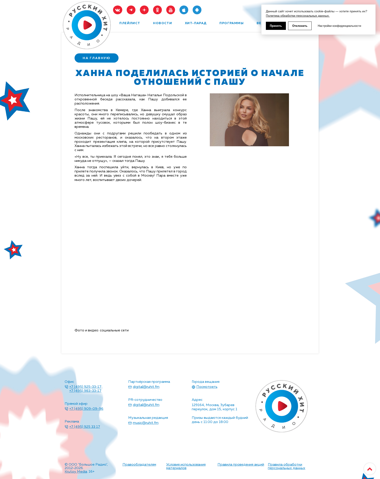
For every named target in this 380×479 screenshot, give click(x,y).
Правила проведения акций (240, 464)
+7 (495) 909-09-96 (86, 409)
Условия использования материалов (186, 466)
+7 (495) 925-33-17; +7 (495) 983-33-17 (85, 389)
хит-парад (196, 23)
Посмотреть (206, 387)
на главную (96, 58)
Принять (276, 25)
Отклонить (299, 25)
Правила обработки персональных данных (286, 466)
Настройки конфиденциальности (339, 25)
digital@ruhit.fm (146, 387)
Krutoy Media (76, 472)
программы (231, 23)
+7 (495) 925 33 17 (84, 427)
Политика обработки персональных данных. (298, 15)
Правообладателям (139, 464)
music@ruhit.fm (146, 423)
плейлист (129, 23)
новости (162, 23)
